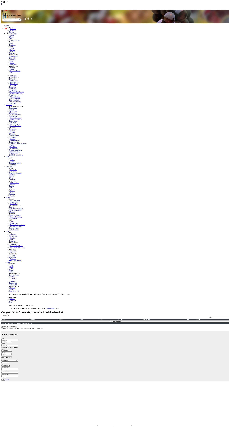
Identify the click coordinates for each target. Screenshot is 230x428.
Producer (3, 352)
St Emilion (13, 137)
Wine (60, 319)
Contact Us (5, 388)
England (12, 50)
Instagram (13, 259)
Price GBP (146, 319)
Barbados (13, 184)
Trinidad (12, 196)
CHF (11, 265)
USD (11, 272)
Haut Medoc (13, 147)
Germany (12, 45)
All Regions (13, 76)
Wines (12, 109)
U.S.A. (12, 63)
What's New (13, 79)
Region (5, 319)
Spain (11, 46)
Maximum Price (4, 374)
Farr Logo (13, 252)
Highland (12, 175)
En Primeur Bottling (16, 119)
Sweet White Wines (15, 126)
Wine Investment (15, 200)
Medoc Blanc (14, 153)
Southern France (14, 40)
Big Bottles (13, 85)
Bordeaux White (14, 152)
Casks (9, 166)
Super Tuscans (14, 95)
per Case (12, 276)
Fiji (11, 187)
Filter (210, 317)
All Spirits (13, 164)
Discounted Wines (15, 98)
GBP (11, 268)
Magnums (13, 87)
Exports (12, 212)
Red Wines (13, 122)
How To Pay (13, 204)
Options (8, 262)
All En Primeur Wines (16, 155)
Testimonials (5, 399)
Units (121, 319)
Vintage (32, 319)
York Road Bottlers (15, 163)
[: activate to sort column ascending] (225, 319)
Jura (11, 38)
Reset (7, 379)
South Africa (13, 64)
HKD (11, 270)
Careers (4, 403)
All (11, 302)
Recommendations (15, 114)
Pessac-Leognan (14, 135)
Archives (12, 241)
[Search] (7, 33)
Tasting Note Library (16, 217)
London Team (5, 391)
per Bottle (13, 278)
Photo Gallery (14, 121)
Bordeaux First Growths (17, 92)
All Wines (13, 103)
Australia (12, 58)
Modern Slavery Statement (17, 225)
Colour (2, 364)
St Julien (12, 132)
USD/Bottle (13, 284)
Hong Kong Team (6, 413)
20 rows (12, 299)
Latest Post (13, 234)
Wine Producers (14, 82)
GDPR (12, 221)
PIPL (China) (14, 223)
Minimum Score (4, 367)
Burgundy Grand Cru (16, 93)
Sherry (12, 69)
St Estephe (13, 129)
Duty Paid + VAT (15, 291)
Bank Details (5, 390)
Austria (12, 48)
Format (2, 359)
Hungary (12, 51)
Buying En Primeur (15, 118)
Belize (12, 186)
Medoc (12, 145)
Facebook (13, 257)
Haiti (11, 192)
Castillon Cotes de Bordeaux (18, 143)
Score (198, 319)
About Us (4, 398)
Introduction (13, 108)
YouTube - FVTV (16, 260)
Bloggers (12, 238)
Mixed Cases (14, 84)
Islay (11, 178)
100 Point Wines (14, 97)
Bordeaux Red (14, 148)
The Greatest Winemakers (17, 247)
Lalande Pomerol (15, 140)
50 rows (12, 300)
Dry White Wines (15, 124)
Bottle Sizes (13, 218)
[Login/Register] (4, 33)
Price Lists (13, 251)
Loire (11, 37)
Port (11, 72)
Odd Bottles (13, 90)
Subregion (3, 355)
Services (8, 197)
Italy (11, 43)
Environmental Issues (16, 226)
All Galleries (13, 244)
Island (12, 176)
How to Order (14, 116)
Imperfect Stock (14, 100)
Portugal (12, 53)
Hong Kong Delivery (16, 210)
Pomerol (12, 139)
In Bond (12, 288)
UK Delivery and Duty (16, 208)
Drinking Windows (15, 215)
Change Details (51, 308)
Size (101, 319)
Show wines (6, 315)
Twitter (13, 255)
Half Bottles (13, 88)
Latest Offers (14, 80)
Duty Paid (13, 289)
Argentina (13, 59)
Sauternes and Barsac (16, 150)
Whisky (12, 160)
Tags (11, 239)
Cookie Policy (14, 229)
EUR (11, 267)
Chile (11, 61)
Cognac (12, 161)
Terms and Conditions (7, 401)
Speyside (12, 179)
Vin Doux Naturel (15, 71)
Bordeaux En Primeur (16, 246)
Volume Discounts (15, 101)
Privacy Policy (14, 228)
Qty (82, 319)
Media (7, 231)
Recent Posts (13, 236)
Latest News (13, 113)
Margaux (12, 134)
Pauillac (12, 130)
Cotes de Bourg (14, 142)
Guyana (12, 191)
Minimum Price (4, 371)
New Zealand (14, 56)
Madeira (12, 67)
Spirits (7, 156)
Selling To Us (14, 202)
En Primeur (9, 105)
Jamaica (12, 194)
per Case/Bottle (14, 275)
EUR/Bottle (13, 283)
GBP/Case (13, 281)
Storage (12, 207)
